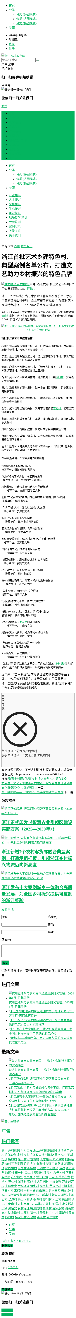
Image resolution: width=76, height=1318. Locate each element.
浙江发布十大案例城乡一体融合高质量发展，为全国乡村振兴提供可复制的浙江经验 (36, 894)
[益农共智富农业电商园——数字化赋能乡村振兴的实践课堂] (42, 1062)
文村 (4, 1212)
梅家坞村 (21, 1217)
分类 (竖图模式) (26, 18)
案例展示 (15, 149)
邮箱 (51, 924)
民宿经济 (29, 1177)
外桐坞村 (36, 1199)
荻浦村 (38, 1172)
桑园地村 (11, 1168)
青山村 (5, 315)
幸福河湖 (24, 1186)
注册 (12, 48)
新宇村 (31, 1168)
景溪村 (44, 1212)
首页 (12, 5)
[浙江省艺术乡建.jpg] (38, 330)
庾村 (38, 1195)
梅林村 (12, 1159)
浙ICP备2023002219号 (17, 1241)
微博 (4, 106)
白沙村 (47, 1208)
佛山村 (12, 1203)
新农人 (56, 1195)
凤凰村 (44, 1186)
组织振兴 (15, 135)
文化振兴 (15, 127)
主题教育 (11, 1186)
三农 (52, 1177)
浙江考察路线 (54, 1163)
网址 (51, 932)
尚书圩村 (52, 1217)
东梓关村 (59, 1172)
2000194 (13, 1267)
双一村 (34, 1212)
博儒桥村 (7, 1190)
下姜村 (70, 1172)
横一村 (19, 1172)
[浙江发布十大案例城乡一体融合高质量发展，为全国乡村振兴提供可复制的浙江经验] (38, 875)
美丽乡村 (67, 1190)
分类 (12, 10)
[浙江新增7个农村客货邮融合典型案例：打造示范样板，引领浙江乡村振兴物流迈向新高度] (38, 840)
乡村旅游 (48, 1154)
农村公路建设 (10, 1195)
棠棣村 (18, 1190)
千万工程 (26, 1150)
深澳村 (22, 1181)
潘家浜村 (58, 1208)
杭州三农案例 (14, 1163)
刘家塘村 (68, 1186)
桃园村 (66, 1199)
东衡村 (22, 1168)
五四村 (59, 377)
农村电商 (24, 1203)
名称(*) (52, 917)
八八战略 (36, 1203)
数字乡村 (60, 1154)
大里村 (56, 1199)
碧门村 (47, 1199)
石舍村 (31, 1217)
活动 (62, 1168)
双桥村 (5, 1177)
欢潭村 (12, 1199)
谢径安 (12, 1208)
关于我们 (15, 158)
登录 (12, 44)
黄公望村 (55, 1186)
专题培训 (15, 144)
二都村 (25, 1212)
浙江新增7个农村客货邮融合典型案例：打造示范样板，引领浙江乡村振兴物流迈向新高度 (36, 858)
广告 (5, 1131)
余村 (20, 1154)
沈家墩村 (14, 1212)
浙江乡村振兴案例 (37, 778)
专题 (12, 1233)
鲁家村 (40, 1163)
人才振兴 (15, 122)
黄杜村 (12, 1181)
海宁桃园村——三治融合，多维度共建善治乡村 (32, 792)
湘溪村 (69, 1208)
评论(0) (31, 288)
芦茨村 (41, 1217)
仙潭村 (56, 1203)
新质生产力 (62, 1177)
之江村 (47, 1203)
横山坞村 (24, 1199)
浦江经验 (42, 1177)
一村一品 (29, 1190)
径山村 (22, 1159)
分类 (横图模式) (26, 23)
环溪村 (48, 1172)
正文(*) (6, 939)
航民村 (9, 1172)
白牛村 (53, 1212)
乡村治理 (24, 1208)
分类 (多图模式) (26, 14)
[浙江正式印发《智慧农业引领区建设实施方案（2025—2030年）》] (38, 810)
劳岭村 (31, 1181)
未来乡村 (58, 1159)
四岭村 (9, 1217)
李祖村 (57, 408)
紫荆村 (34, 1186)
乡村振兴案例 (58, 778)
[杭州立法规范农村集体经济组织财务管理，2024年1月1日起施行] (42, 995)
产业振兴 (15, 118)
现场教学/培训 (18, 140)
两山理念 (42, 1190)
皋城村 (63, 1212)
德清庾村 (36, 1208)
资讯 (11, 778)
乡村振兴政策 (32, 1154)
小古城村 (33, 1159)
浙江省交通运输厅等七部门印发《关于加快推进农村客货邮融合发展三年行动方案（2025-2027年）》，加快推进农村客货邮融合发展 (40, 1110)
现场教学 (63, 1150)
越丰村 (46, 1195)
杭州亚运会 (27, 1195)
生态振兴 (15, 131)
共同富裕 (22, 622)
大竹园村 (43, 1181)
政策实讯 (15, 153)
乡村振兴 (23, 284)
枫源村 (65, 1195)
